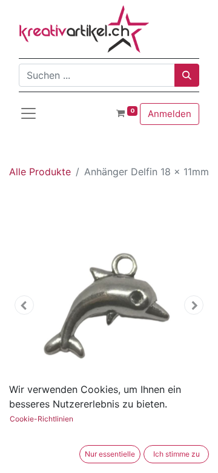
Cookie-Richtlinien (41, 418)
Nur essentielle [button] (110, 453)
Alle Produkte (40, 172)
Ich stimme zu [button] (176, 453)
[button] (24, 305)
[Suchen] (186, 75)
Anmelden (169, 113)
